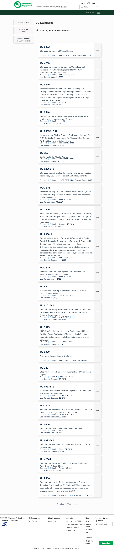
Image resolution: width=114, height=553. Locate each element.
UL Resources (34, 518)
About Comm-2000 (73, 521)
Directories (52, 521)
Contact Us (70, 530)
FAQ (87, 521)
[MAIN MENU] (97, 12)
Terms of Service (72, 527)
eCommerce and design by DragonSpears (67, 548)
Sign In (94, 3)
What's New (24, 23)
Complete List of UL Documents (24, 39)
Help (83, 3)
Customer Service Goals (75, 524)
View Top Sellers (24, 30)
